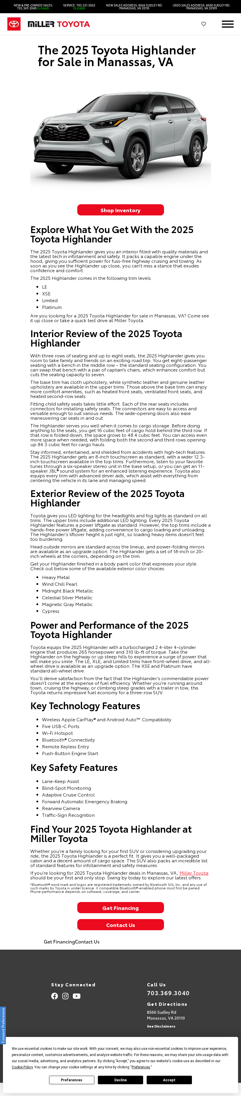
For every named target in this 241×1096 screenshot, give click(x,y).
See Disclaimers (161, 1025)
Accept (169, 1080)
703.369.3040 (168, 992)
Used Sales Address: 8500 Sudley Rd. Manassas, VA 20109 (201, 7)
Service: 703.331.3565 (79, 7)
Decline (120, 1080)
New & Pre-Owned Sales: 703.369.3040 (33, 7)
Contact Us (120, 924)
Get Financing (120, 907)
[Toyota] (14, 24)
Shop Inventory (120, 210)
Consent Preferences (2, 1025)
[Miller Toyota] (59, 24)
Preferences (71, 1080)
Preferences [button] (141, 1067)
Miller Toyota (194, 872)
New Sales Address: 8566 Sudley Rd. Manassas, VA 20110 (134, 7)
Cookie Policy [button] (22, 1067)
